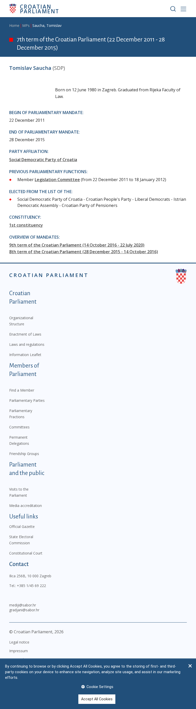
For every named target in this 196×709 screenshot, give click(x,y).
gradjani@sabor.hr (24, 609)
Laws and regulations (26, 344)
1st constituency (26, 225)
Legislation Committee (57, 179)
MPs (26, 25)
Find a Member (21, 390)
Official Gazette (22, 526)
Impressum (18, 650)
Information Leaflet (25, 354)
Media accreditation (25, 505)
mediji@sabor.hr (22, 605)
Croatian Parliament (39, 9)
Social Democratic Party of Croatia (43, 159)
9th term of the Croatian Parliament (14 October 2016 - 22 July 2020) (76, 245)
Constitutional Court (25, 553)
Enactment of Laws (25, 334)
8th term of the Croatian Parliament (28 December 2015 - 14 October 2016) (83, 251)
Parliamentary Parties (27, 400)
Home (14, 25)
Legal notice (19, 642)
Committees (19, 427)
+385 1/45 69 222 (31, 585)
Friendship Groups (24, 453)
